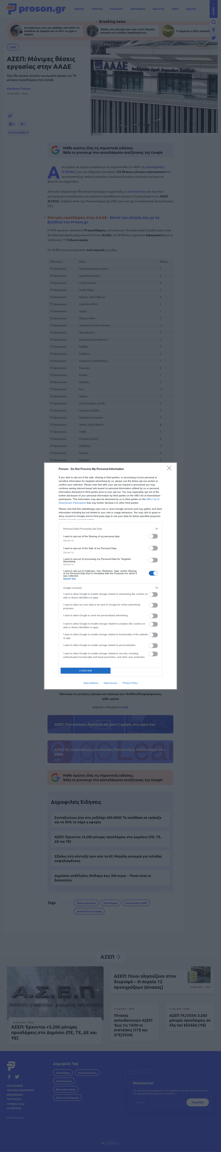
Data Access (110, 683)
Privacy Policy (130, 683)
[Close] (170, 469)
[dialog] (110, 576)
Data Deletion (91, 683)
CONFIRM (85, 670)
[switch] (153, 536)
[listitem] (110, 528)
